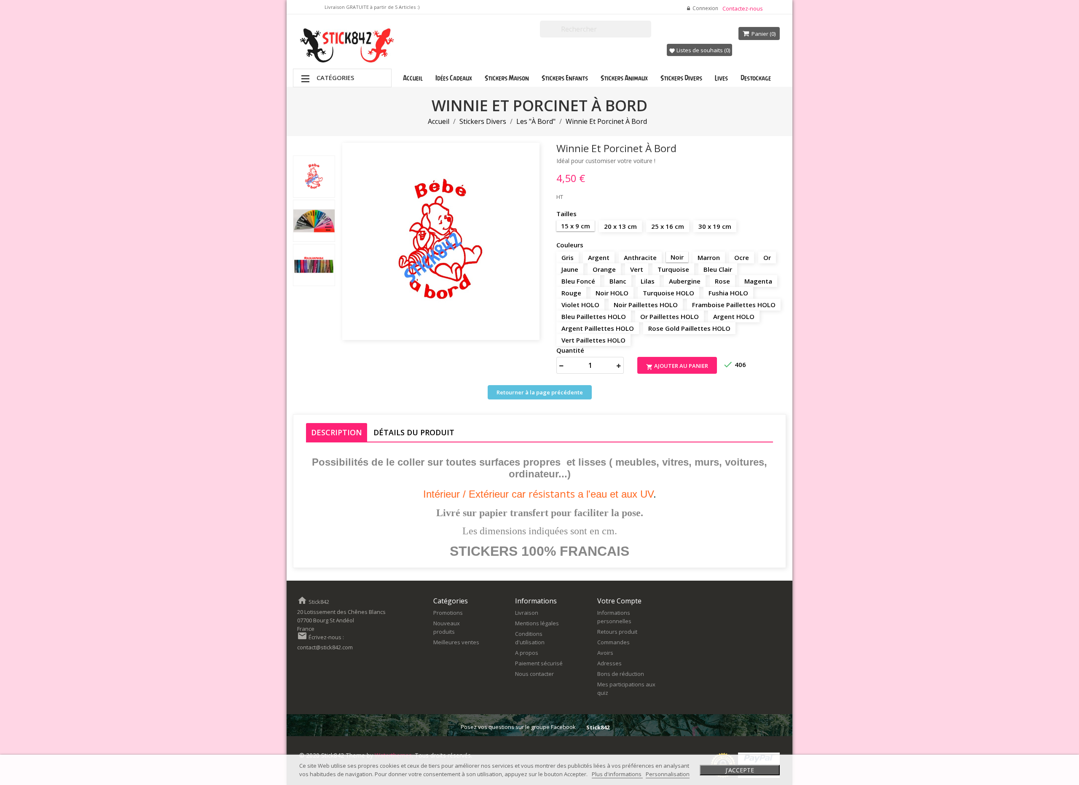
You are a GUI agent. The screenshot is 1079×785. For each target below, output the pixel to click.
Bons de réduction (620, 674)
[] (647, 33)
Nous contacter (534, 674)
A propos (526, 652)
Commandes (613, 642)
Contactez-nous (742, 8)
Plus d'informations (617, 774)
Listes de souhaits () (699, 50)
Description (336, 432)
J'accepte (739, 770)
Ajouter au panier (677, 366)
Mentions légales (537, 623)
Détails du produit (413, 432)
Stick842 (597, 727)
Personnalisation (668, 774)
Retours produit (617, 631)
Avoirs (605, 652)
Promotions (448, 612)
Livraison (526, 612)
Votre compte (619, 600)
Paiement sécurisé (539, 663)
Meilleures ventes (456, 642)
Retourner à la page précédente (540, 392)
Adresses (609, 663)
